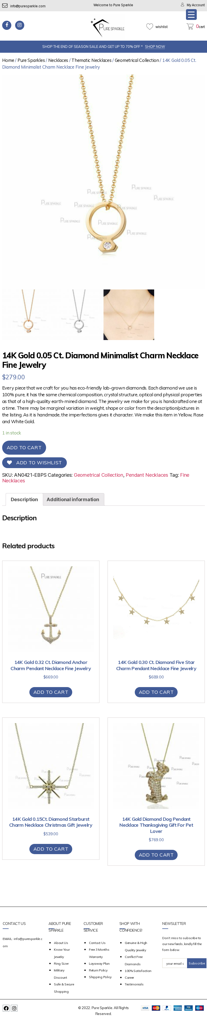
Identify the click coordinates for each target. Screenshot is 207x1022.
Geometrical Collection (137, 60)
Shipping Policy (100, 977)
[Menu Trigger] (191, 14)
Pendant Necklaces (147, 475)
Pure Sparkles (31, 60)
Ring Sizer (61, 963)
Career (129, 977)
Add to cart (24, 447)
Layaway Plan (99, 963)
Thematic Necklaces (91, 60)
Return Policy (98, 970)
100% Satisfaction (138, 971)
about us (61, 943)
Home (8, 60)
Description (24, 499)
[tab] (24, 499)
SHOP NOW (155, 46)
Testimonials (134, 984)
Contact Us (97, 943)
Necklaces (58, 60)
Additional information (73, 499)
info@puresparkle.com (28, 6)
